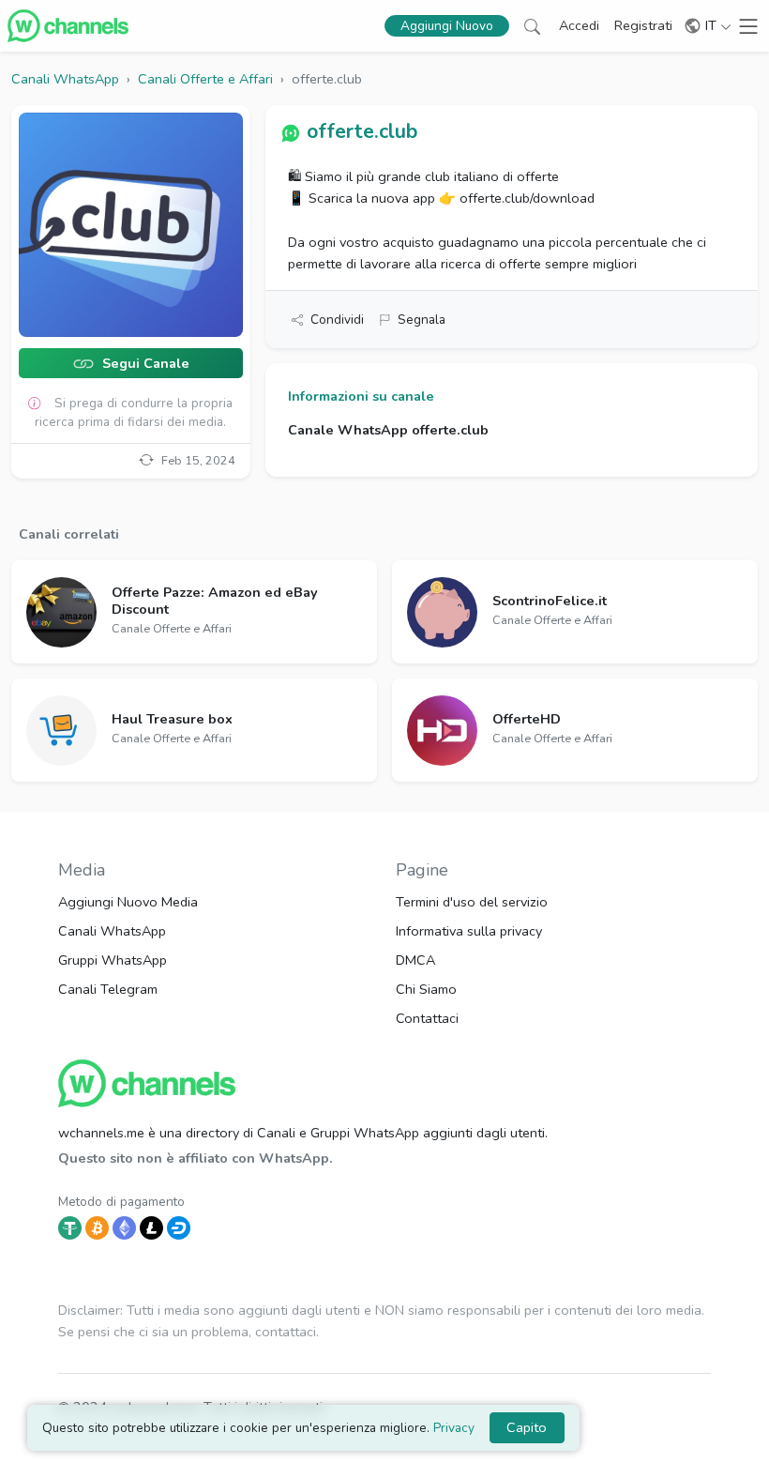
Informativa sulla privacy (469, 931)
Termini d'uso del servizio (472, 901)
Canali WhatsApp (112, 931)
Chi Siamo (426, 989)
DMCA (415, 960)
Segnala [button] (421, 319)
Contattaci (427, 1018)
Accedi (579, 25)
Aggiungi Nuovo (446, 26)
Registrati (643, 25)
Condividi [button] (337, 319)
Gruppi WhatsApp (112, 960)
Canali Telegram (108, 989)
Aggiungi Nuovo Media (128, 901)
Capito (526, 1427)
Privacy (454, 1428)
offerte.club (362, 131)
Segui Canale (143, 363)
